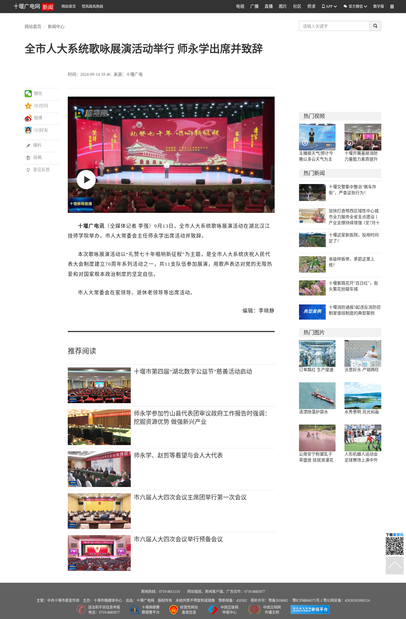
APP (329, 6)
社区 (297, 6)
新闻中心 (56, 26)
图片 (283, 6)
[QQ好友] (28, 130)
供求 (311, 6)
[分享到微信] (28, 93)
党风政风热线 (92, 6)
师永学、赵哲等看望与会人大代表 (178, 455)
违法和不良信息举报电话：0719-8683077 (104, 610)
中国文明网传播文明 (272, 610)
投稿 (34, 157)
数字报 (378, 6)
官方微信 (353, 6)
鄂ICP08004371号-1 (307, 600)
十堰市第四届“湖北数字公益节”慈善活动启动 (193, 371)
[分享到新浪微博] (28, 118)
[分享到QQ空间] (28, 105)
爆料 (33, 145)
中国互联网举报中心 (229, 610)
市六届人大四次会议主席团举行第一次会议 (190, 497)
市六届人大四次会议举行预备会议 (178, 539)
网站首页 (69, 6)
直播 (269, 6)
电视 (240, 6)
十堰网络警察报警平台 (151, 610)
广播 (254, 6)
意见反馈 (38, 169)
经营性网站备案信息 (189, 610)
